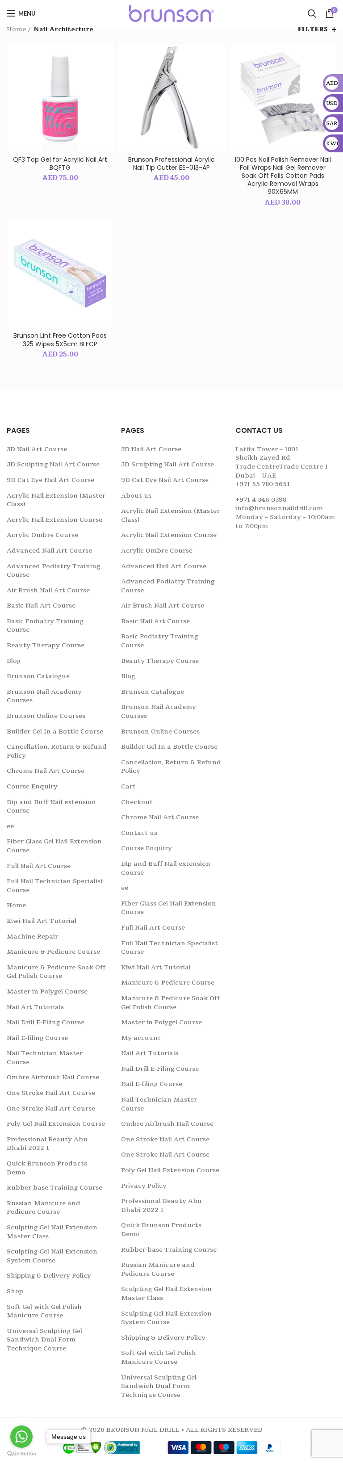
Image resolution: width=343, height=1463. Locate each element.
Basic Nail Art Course (41, 605)
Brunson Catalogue (38, 676)
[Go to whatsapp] (21, 1436)
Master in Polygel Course (47, 991)
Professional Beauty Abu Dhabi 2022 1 (47, 1144)
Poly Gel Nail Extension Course (56, 1123)
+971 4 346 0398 (260, 499)
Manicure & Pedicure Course (53, 951)
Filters (312, 29)
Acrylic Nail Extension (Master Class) (56, 500)
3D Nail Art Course (37, 449)
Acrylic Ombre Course (42, 535)
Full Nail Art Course (39, 866)
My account (141, 1038)
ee (10, 826)
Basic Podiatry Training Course (45, 625)
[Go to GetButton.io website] (21, 1454)
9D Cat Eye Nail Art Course (50, 480)
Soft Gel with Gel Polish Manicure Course (44, 1311)
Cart (128, 786)
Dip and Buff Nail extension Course (51, 806)
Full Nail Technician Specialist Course (55, 885)
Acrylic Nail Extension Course (54, 520)
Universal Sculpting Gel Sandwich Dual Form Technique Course (44, 1340)
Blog (14, 661)
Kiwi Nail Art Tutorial (41, 921)
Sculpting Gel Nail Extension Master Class (52, 1232)
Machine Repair (32, 936)
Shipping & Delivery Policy (49, 1275)
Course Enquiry (32, 786)
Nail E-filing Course (37, 1038)
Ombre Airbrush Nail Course (53, 1077)
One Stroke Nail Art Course (51, 1093)
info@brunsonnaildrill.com (279, 508)
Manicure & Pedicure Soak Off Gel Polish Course (56, 972)
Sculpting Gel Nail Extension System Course (52, 1256)
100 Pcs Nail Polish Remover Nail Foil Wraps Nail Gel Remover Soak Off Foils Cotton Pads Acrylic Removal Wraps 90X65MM (282, 175)
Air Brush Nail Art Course (48, 590)
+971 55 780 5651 (262, 484)
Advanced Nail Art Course (49, 550)
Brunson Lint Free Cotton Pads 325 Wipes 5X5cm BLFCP (60, 339)
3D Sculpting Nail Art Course (53, 464)
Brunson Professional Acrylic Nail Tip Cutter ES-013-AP (171, 163)
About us (136, 495)
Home (16, 29)
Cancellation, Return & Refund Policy (57, 751)
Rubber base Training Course (54, 1187)
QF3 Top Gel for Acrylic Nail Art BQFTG (60, 163)
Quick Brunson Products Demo (47, 1168)
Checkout (137, 802)
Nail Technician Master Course (45, 1057)
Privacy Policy (144, 1186)
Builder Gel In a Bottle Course (55, 731)
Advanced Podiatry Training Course (53, 570)
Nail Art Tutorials (35, 1007)
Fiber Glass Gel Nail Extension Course (54, 846)
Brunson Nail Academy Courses (44, 696)
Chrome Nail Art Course (45, 771)
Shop (15, 1291)
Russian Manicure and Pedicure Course (43, 1207)
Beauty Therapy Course (45, 645)
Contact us (139, 833)
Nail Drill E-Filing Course (45, 1022)
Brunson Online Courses (46, 716)
